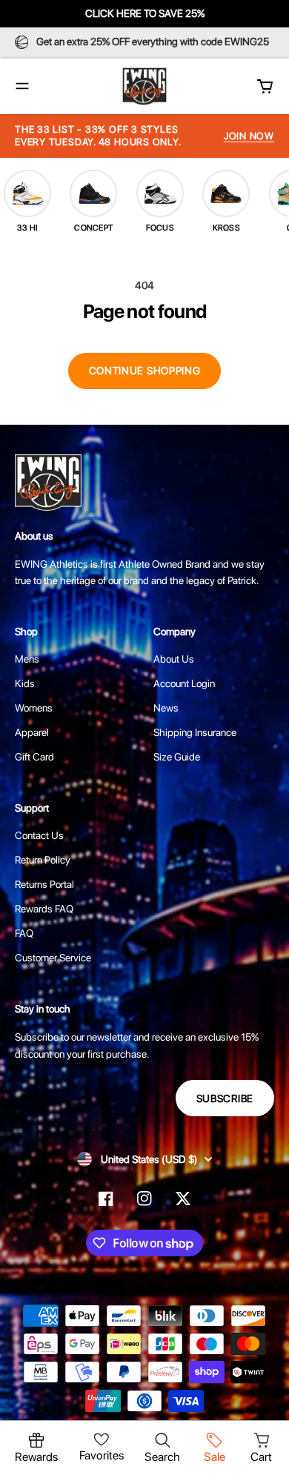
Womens (34, 708)
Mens (27, 659)
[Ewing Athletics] (144, 86)
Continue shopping (145, 371)
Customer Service (53, 958)
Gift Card (34, 757)
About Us (173, 659)
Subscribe (224, 1098)
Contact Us (39, 835)
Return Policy (42, 860)
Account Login (184, 683)
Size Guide (176, 757)
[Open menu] (22, 86)
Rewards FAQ (44, 909)
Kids (25, 683)
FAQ (24, 933)
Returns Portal (44, 884)
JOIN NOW (249, 136)
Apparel (32, 732)
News (166, 708)
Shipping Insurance (194, 732)
